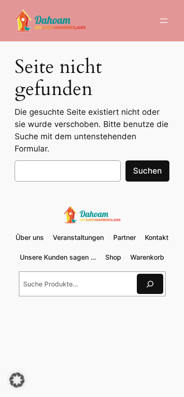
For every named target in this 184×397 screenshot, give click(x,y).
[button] (17, 380)
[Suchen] (150, 284)
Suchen (147, 170)
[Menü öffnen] (163, 20)
